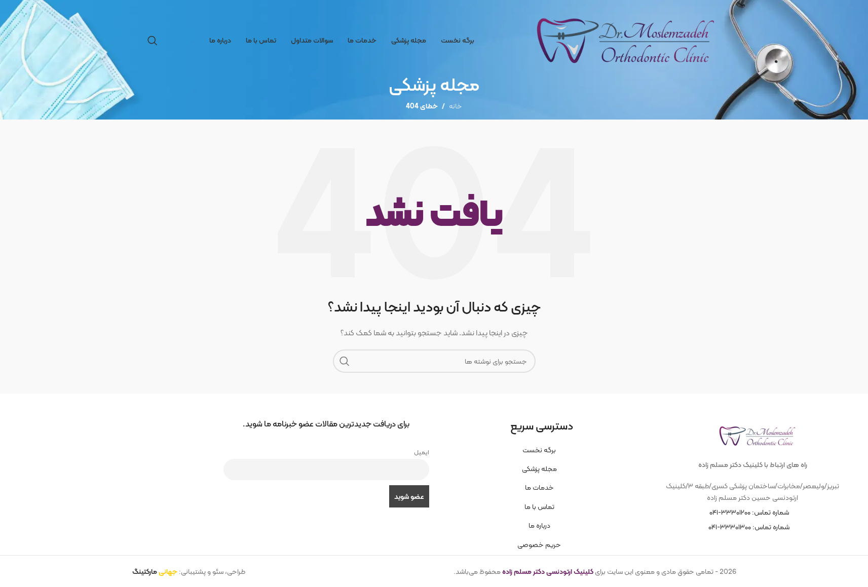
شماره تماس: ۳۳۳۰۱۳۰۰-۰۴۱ (748, 527)
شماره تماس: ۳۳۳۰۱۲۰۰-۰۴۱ (749, 512)
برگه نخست (539, 450)
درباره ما (539, 525)
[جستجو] (152, 40)
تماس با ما (539, 506)
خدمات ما (539, 487)
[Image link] (755, 432)
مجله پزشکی (539, 468)
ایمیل (421, 452)
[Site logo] (623, 39)
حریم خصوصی (539, 544)
